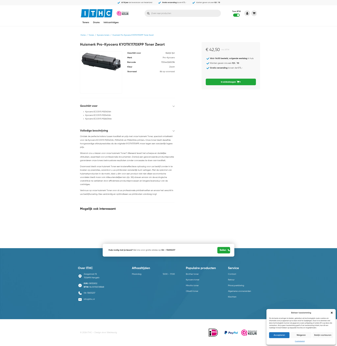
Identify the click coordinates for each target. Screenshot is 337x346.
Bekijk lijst (170, 53)
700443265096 (168, 62)
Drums (96, 22)
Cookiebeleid (300, 341)
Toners (85, 22)
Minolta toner (192, 286)
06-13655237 (89, 293)
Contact (232, 274)
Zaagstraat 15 (90, 274)
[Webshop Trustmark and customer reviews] (123, 13)
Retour (231, 280)
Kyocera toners (103, 35)
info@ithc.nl (89, 299)
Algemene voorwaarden (239, 291)
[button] (331, 312)
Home (83, 35)
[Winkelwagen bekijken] (254, 13)
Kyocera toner (192, 280)
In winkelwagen (228, 82)
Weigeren (301, 335)
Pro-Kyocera (169, 58)
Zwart (172, 67)
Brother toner (192, 274)
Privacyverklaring (236, 286)
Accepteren (279, 335)
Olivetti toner (192, 291)
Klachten (232, 297)
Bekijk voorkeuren (322, 335)
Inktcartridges (111, 22)
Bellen (223, 250)
